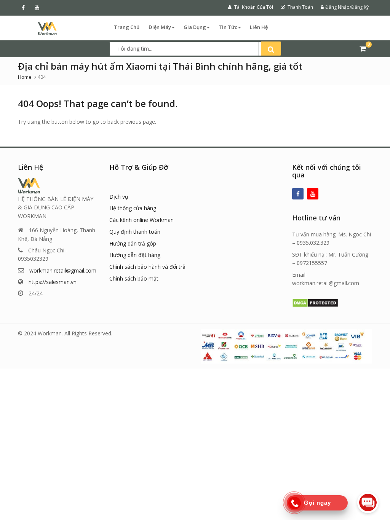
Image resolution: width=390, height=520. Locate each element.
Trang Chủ (126, 27)
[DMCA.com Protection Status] (315, 302)
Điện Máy (160, 27)
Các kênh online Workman (141, 219)
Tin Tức (228, 27)
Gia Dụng (195, 27)
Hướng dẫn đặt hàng (134, 254)
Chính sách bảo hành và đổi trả (147, 266)
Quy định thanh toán (134, 231)
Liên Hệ (259, 27)
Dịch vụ (118, 196)
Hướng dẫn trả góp (132, 243)
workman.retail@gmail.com (62, 270)
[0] (363, 48)
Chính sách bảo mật (133, 278)
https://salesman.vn (53, 282)
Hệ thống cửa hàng (132, 208)
